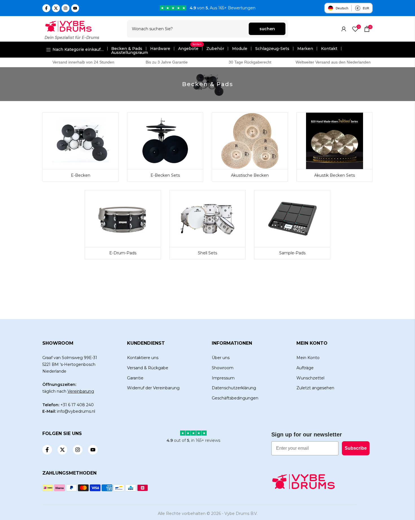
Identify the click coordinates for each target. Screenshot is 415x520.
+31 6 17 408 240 (77, 404)
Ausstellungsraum (129, 52)
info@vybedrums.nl (76, 411)
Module (239, 49)
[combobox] (188, 29)
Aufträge (305, 367)
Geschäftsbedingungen (235, 398)
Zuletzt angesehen (315, 387)
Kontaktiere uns (142, 357)
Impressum (223, 378)
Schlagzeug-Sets (272, 49)
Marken (305, 49)
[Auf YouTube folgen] (75, 8)
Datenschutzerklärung (234, 387)
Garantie (135, 378)
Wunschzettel (310, 378)
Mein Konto (308, 357)
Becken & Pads (126, 49)
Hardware (160, 49)
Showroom (222, 367)
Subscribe (356, 448)
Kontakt (329, 49)
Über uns (221, 357)
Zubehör (215, 49)
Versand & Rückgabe (147, 367)
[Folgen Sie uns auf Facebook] (46, 8)
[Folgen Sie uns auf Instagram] (65, 8)
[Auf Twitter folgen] (56, 8)
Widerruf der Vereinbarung (153, 387)
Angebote (190, 49)
